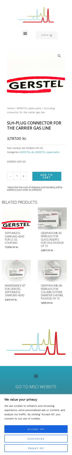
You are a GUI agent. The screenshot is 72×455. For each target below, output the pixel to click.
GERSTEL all (27, 152)
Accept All (36, 429)
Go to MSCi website (36, 386)
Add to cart (47, 176)
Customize (36, 438)
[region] (36, 424)
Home (10, 108)
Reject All (36, 448)
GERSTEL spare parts (29, 108)
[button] (25, 33)
